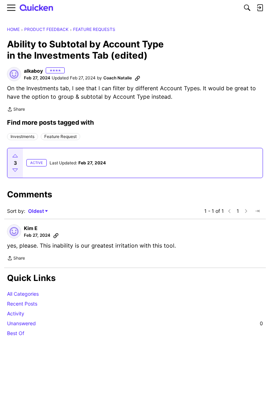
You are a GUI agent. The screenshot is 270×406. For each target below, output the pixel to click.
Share (16, 109)
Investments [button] (22, 136)
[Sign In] (259, 7)
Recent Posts (22, 304)
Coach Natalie (117, 77)
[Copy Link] (137, 78)
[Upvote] (15, 156)
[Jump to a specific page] (257, 211)
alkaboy (33, 71)
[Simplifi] (36, 8)
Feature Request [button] (60, 136)
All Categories (23, 294)
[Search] (247, 7)
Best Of (15, 333)
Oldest (36, 211)
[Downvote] (15, 170)
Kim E (31, 228)
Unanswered (135, 323)
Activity (15, 313)
